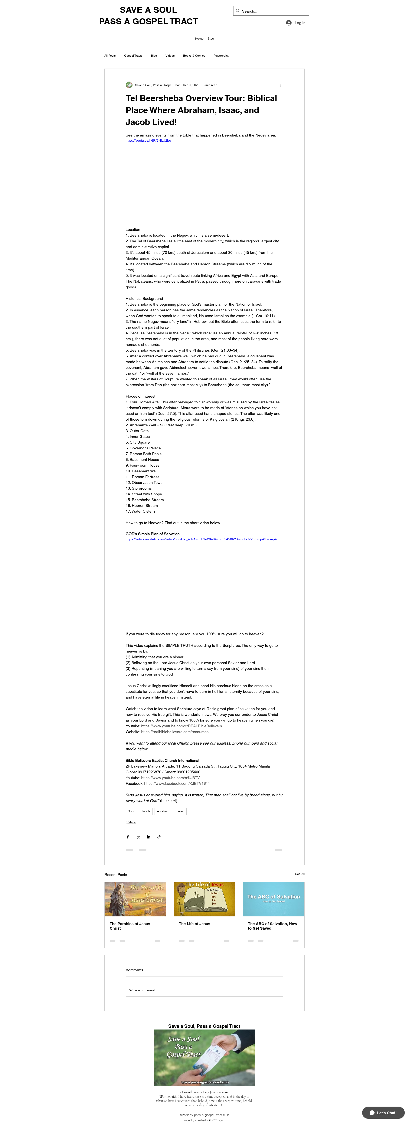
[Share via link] (159, 837)
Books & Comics (194, 55)
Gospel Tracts (133, 55)
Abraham (163, 811)
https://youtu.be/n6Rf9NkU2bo (148, 140)
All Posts (110, 55)
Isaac (180, 811)
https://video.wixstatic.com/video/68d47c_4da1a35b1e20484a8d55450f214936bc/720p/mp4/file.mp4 (201, 539)
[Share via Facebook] (128, 837)
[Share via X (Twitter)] (138, 837)
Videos (170, 55)
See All (300, 874)
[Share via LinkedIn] (149, 837)
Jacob (146, 811)
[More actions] (280, 85)
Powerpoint (221, 55)
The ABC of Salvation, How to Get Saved (272, 926)
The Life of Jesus (194, 924)
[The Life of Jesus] (204, 899)
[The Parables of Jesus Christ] (135, 899)
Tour (131, 811)
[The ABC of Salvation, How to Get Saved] (273, 899)
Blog (154, 55)
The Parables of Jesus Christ (130, 926)
